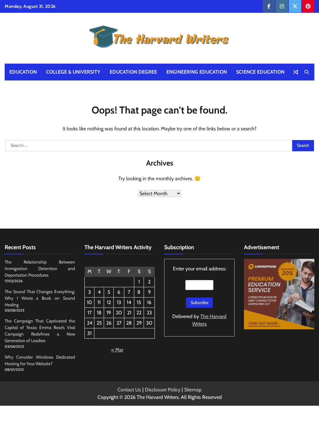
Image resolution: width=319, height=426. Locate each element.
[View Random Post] (295, 72)
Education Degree (133, 72)
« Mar (117, 350)
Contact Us (129, 390)
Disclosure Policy (162, 390)
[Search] (306, 72)
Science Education (260, 72)
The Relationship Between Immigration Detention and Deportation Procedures (40, 268)
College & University (73, 72)
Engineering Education (196, 72)
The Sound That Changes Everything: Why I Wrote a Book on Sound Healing (40, 298)
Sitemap (193, 390)
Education (23, 72)
